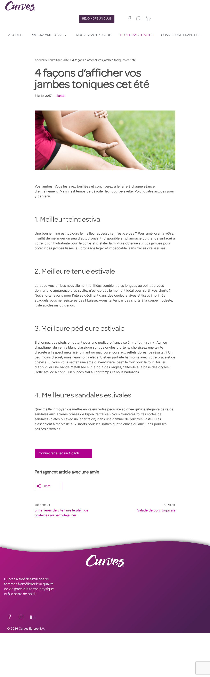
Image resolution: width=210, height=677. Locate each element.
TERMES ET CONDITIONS (74, 656)
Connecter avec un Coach (59, 453)
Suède (144, 663)
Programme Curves (48, 35)
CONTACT (12, 646)
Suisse (133, 663)
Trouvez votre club (92, 35)
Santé (60, 95)
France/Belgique (116, 658)
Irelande (131, 653)
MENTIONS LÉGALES (20, 656)
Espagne (110, 663)
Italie (122, 663)
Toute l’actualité (136, 35)
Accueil (15, 35)
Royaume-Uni (114, 653)
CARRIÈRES (13, 651)
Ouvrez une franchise (181, 35)
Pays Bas (111, 668)
